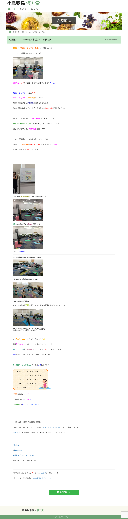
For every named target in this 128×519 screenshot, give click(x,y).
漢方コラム (34, 9)
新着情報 (16, 32)
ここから (28, 394)
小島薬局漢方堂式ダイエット (42, 478)
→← (27, 399)
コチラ (43, 473)
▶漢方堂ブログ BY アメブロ (24, 455)
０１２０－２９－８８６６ (52, 427)
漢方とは (23, 9)
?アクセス (16, 432)
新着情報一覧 (64, 492)
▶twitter (16, 445)
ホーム (12, 9)
